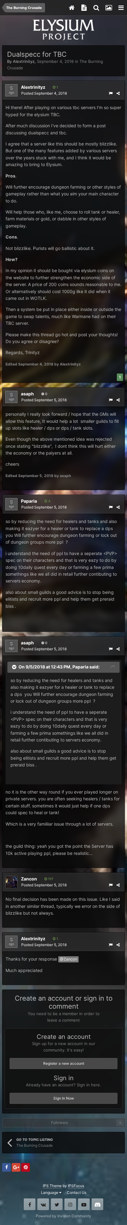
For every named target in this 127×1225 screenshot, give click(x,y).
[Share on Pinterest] (25, 1167)
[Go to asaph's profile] (11, 397)
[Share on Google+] (16, 1167)
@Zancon (68, 959)
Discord (97, 1204)
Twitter (57, 1204)
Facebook (29, 1204)
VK (43, 1204)
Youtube (84, 1204)
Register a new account (63, 1063)
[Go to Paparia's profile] (11, 504)
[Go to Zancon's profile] (11, 882)
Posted (44, 93)
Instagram (70, 1204)
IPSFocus (76, 1185)
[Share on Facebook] (6, 1167)
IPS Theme (52, 1185)
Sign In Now (63, 1098)
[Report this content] (111, 93)
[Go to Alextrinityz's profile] (11, 90)
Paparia (80, 666)
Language (50, 1192)
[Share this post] (118, 93)
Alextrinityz (24, 61)
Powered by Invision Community (63, 1216)
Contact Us (76, 1192)
